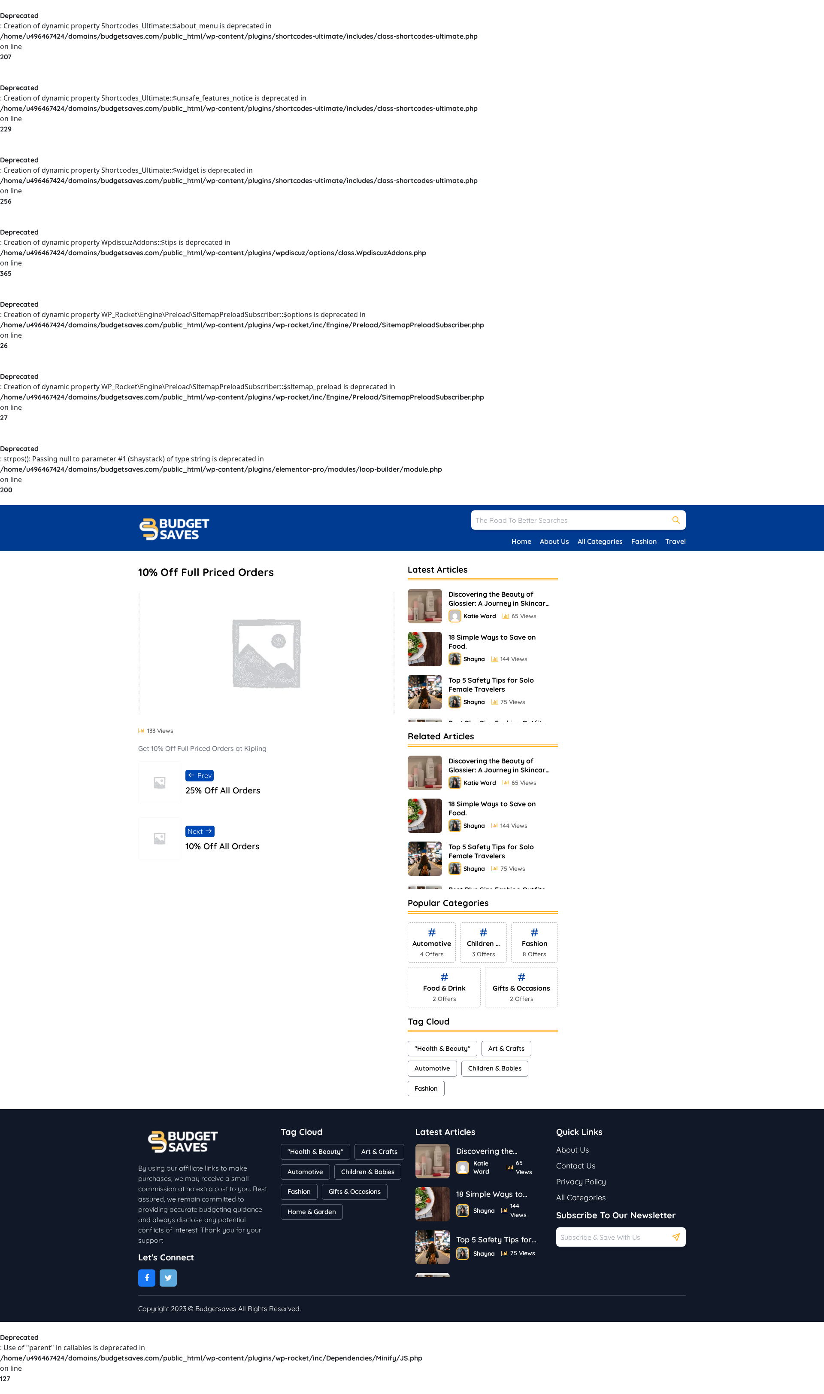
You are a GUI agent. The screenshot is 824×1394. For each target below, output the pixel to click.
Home (521, 541)
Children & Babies (494, 1068)
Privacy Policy (581, 1182)
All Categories (600, 541)
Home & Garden (312, 1212)
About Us (554, 541)
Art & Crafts (506, 1048)
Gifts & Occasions (355, 1191)
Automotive (432, 1068)
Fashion (644, 541)
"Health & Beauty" (442, 1048)
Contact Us (575, 1166)
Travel (675, 541)
